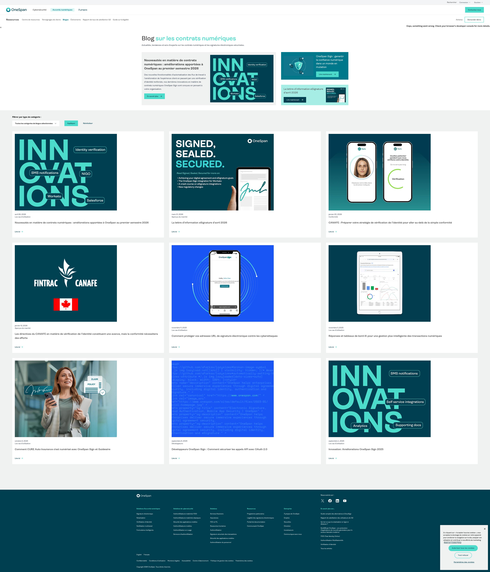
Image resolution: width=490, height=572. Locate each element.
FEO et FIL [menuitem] (214, 522)
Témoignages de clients (51, 20)
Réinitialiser (88, 123)
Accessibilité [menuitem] (186, 561)
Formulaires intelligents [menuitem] (145, 530)
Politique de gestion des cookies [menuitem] (222, 561)
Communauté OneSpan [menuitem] (255, 526)
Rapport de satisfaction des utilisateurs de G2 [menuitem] (337, 518)
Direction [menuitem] (287, 526)
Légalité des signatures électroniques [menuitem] (260, 518)
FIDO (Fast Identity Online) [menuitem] (330, 536)
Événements (76, 20)
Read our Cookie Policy (452, 543)
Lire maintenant (325, 74)
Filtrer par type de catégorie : (26, 117)
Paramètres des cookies (244, 561)
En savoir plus (152, 96)
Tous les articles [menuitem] (326, 548)
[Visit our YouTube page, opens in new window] (346, 501)
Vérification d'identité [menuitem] (328, 544)
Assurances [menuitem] (214, 518)
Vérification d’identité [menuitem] (144, 522)
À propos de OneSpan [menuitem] (291, 514)
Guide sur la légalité (121, 20)
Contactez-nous (474, 10)
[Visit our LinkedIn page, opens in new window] (339, 501)
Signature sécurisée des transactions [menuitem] (223, 534)
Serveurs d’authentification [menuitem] (183, 534)
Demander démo (474, 20)
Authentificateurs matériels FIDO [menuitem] (185, 514)
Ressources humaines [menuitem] (218, 526)
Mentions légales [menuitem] (174, 561)
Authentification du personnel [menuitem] (220, 542)
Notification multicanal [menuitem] (144, 526)
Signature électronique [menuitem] (145, 514)
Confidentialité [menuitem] (142, 561)
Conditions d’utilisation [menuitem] (157, 561)
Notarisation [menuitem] (141, 518)
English (139, 555)
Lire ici (17, 232)
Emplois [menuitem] (287, 518)
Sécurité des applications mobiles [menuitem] (185, 522)
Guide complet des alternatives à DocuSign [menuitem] (336, 514)
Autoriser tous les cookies (463, 548)
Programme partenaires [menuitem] (255, 514)
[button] (1, 27)
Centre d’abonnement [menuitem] (201, 561)
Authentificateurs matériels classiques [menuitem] (187, 518)
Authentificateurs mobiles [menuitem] (182, 526)
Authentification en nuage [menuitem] (182, 530)
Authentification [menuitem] (216, 530)
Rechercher (452, 2)
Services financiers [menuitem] (216, 514)
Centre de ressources (31, 20)
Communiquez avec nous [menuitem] (293, 534)
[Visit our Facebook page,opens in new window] (331, 501)
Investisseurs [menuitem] (288, 530)
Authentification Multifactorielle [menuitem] (332, 540)
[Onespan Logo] (16, 10)
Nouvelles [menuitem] (287, 522)
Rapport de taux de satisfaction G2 (97, 20)
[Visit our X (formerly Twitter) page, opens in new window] (324, 501)
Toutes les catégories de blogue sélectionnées (34, 123)
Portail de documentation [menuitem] (256, 522)
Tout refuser (463, 555)
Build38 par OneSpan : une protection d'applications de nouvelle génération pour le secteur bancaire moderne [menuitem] (336, 530)
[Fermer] (485, 529)
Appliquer (71, 123)
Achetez (459, 20)
